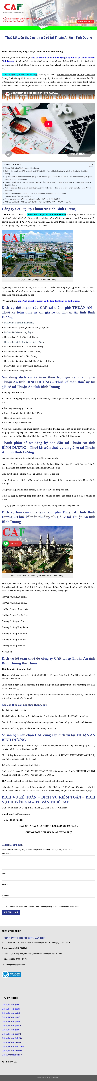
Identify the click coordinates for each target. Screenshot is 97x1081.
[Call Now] (6, 543)
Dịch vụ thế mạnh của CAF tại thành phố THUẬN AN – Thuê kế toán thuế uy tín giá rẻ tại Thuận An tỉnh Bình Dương (46, 172)
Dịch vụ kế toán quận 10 (11, 1025)
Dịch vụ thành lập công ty (12, 1055)
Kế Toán (48, 34)
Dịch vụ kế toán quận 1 (11, 1005)
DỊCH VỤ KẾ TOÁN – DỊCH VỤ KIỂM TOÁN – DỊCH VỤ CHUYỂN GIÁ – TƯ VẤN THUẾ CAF (38, 202)
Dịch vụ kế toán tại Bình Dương (19, 322)
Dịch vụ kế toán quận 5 (11, 1013)
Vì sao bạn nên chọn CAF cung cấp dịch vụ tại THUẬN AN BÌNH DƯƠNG (32, 199)
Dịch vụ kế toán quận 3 (11, 1009)
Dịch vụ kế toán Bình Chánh (13, 1046)
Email (5, 885)
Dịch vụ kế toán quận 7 (11, 1017)
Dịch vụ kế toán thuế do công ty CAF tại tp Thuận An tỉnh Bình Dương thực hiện (35, 194)
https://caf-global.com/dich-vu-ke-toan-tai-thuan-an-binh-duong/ (49, 301)
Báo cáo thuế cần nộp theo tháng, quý (21, 196)
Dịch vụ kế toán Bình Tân (12, 1038)
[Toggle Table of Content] (90, 165)
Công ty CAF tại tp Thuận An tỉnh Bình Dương (22, 168)
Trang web (6, 895)
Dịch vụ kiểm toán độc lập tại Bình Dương (23, 342)
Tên (4, 874)
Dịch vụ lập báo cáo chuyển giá (18, 332)
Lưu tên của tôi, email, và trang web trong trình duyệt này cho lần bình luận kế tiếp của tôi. (42, 907)
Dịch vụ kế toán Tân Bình (12, 1051)
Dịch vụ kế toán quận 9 (11, 1021)
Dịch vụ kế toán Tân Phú (11, 1042)
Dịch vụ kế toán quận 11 (11, 1030)
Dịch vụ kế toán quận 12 (11, 1034)
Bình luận (6, 853)
